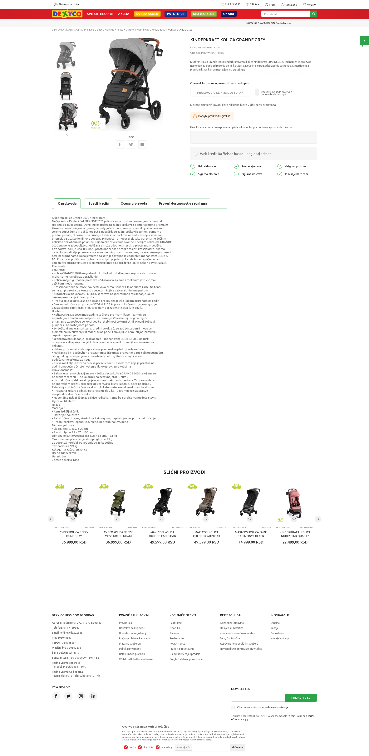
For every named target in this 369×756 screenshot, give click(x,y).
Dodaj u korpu (76, 564)
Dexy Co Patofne (230, 638)
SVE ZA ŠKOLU (147, 14)
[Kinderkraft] (96, 123)
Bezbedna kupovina (232, 622)
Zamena (174, 633)
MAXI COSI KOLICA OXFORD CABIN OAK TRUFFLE (206, 535)
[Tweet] (131, 144)
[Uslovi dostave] (192, 166)
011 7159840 (71, 627)
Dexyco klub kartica (231, 628)
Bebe (100, 29)
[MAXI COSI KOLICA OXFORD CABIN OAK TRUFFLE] (206, 503)
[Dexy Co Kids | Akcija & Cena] (67, 13)
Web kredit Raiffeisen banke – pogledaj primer (235, 154)
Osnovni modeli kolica (138, 29)
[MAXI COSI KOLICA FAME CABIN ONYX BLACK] (250, 503)
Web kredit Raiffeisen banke (136, 659)
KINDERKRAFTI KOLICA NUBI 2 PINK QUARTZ (295, 534)
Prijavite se (300, 697)
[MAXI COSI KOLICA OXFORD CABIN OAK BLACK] (162, 503)
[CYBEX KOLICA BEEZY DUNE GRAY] (74, 503)
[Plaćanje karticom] (279, 173)
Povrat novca (177, 643)
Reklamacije (177, 638)
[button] (73, 519)
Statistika (149, 747)
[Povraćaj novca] (236, 166)
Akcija (123, 14)
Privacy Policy (295, 716)
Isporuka (175, 628)
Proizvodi (89, 29)
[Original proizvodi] (279, 166)
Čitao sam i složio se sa (262, 707)
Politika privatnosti (130, 648)
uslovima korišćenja (276, 707)
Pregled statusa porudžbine (186, 659)
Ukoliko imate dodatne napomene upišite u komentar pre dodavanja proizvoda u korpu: (241, 127)
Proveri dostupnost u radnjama (183, 203)
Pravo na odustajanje (182, 648)
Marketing (167, 747)
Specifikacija (99, 203)
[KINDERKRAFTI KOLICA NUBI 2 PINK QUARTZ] (295, 503)
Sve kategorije (100, 14)
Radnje (275, 628)
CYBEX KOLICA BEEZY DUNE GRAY (74, 534)
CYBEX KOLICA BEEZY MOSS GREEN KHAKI (118, 534)
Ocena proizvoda (134, 203)
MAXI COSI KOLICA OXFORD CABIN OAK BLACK (162, 535)
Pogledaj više (199, 23)
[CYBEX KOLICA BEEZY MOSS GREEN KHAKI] (118, 503)
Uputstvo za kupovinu (132, 628)
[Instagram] (81, 696)
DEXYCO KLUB (203, 14)
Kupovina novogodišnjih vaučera (239, 643)
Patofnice (175, 14)
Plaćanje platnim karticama (134, 638)
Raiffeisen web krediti (176, 23)
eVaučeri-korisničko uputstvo (237, 633)
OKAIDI (228, 14)
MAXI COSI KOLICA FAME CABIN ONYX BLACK (251, 534)
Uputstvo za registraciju (133, 633)
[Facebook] (120, 144)
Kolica (120, 29)
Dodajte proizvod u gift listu (214, 116)
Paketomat (176, 622)
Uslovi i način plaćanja (132, 654)
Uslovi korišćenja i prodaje (185, 654)
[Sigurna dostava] (236, 173)
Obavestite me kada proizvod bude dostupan (219, 83)
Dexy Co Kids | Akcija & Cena (67, 29)
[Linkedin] (93, 696)
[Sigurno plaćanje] (192, 173)
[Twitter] (68, 696)
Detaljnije (239, 69)
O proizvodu (67, 203)
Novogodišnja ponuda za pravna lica (241, 648)
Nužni (133, 747)
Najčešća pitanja (280, 638)
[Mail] (142, 144)
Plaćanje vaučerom (130, 643)
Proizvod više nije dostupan (220, 92)
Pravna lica (125, 622)
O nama (275, 622)
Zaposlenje (277, 633)
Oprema (109, 29)
